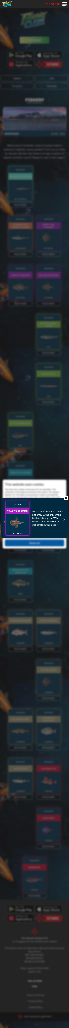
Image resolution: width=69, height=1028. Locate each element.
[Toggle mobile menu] (65, 4)
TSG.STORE (52, 4)
